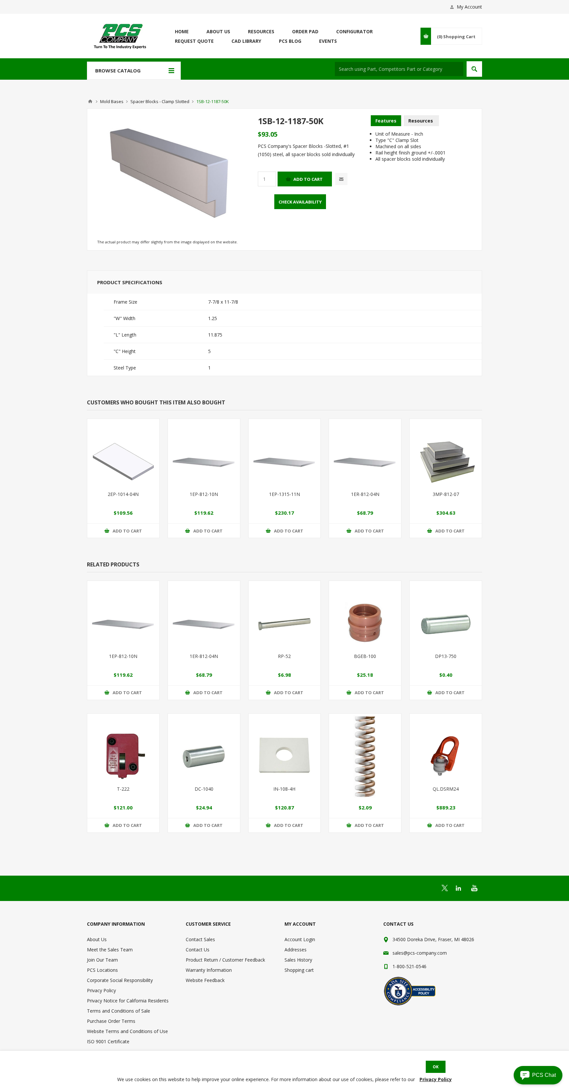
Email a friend (341, 179)
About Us (97, 939)
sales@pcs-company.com (420, 953)
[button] (538, 1075)
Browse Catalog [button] (118, 70)
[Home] (90, 101)
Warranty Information (209, 970)
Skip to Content (103, 3)
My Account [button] (469, 7)
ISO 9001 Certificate (108, 1041)
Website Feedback (205, 980)
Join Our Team (102, 960)
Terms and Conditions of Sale (118, 1011)
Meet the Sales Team (110, 949)
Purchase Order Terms (111, 1021)
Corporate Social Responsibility (120, 980)
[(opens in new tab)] (445, 888)
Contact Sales (200, 939)
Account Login (299, 939)
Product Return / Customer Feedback (225, 960)
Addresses (295, 949)
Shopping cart (299, 970)
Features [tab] (385, 121)
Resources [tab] (420, 121)
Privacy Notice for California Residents (128, 1000)
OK (436, 1067)
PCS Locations (102, 970)
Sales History (298, 960)
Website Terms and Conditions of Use (127, 1031)
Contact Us (197, 949)
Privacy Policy (101, 990)
